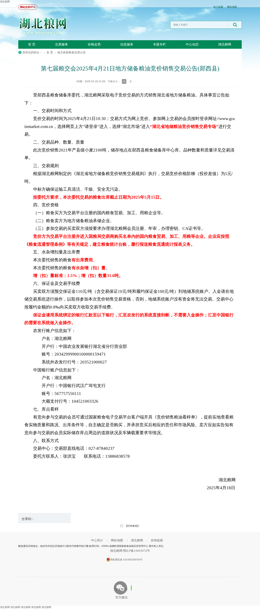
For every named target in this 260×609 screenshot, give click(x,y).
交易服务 (61, 44)
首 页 (31, 44)
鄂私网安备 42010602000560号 (126, 559)
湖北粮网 (5, 1)
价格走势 (94, 44)
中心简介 (97, 540)
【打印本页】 (132, 526)
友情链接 (157, 540)
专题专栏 (159, 44)
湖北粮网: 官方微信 (121, 593)
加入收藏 (218, 6)
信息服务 (126, 44)
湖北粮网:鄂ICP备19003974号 (130, 550)
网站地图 (232, 6)
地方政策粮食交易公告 (71, 52)
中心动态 (192, 44)
